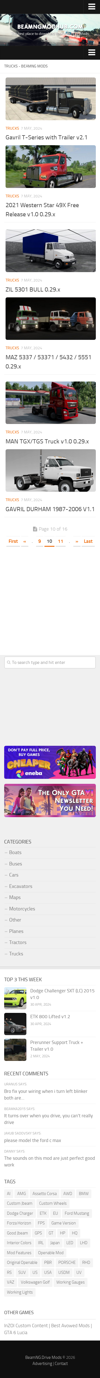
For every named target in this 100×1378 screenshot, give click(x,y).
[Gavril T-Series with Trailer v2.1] (51, 98)
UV (79, 1272)
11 (60, 541)
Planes (16, 931)
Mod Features (19, 1252)
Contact (61, 1363)
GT (51, 1233)
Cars (13, 875)
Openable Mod (51, 1252)
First (13, 541)
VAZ (10, 1282)
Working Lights (20, 1292)
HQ (75, 1233)
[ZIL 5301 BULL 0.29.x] (51, 250)
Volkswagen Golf (35, 1282)
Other (15, 920)
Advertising (42, 1363)
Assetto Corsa (44, 1193)
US (35, 1272)
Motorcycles (22, 909)
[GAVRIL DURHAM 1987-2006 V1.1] (51, 470)
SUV (22, 1272)
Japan (55, 1242)
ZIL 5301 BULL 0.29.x (33, 289)
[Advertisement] (50, 604)
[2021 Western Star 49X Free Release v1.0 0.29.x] (51, 166)
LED (69, 1242)
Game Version (63, 1223)
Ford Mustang (77, 1213)
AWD (67, 1193)
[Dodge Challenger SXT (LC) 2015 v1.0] (15, 998)
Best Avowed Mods (70, 1325)
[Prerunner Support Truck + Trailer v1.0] (15, 1050)
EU (55, 1213)
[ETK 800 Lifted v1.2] (15, 1024)
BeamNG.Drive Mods (43, 1357)
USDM (64, 1272)
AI (9, 1193)
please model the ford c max (32, 1140)
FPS (41, 1223)
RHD (86, 1262)
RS (9, 1272)
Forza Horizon (19, 1223)
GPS (38, 1233)
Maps (15, 897)
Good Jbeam (17, 1233)
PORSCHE (67, 1262)
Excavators (20, 886)
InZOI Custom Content (26, 1325)
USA (48, 1272)
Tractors (17, 942)
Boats (15, 852)
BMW (84, 1193)
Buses (15, 864)
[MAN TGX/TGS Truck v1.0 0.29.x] (51, 402)
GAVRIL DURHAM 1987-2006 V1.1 (50, 509)
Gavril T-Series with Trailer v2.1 (47, 137)
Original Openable (22, 1262)
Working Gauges (70, 1282)
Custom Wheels (53, 1203)
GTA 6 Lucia (15, 1332)
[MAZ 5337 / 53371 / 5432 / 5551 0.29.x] (51, 318)
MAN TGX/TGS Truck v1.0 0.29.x (47, 441)
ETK (43, 1213)
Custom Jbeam (19, 1203)
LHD (84, 1242)
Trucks (12, 128)
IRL (41, 1242)
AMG (21, 1193)
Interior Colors (19, 1242)
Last (88, 541)
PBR (48, 1262)
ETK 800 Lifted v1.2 (50, 1016)
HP (62, 1233)
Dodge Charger (20, 1213)
